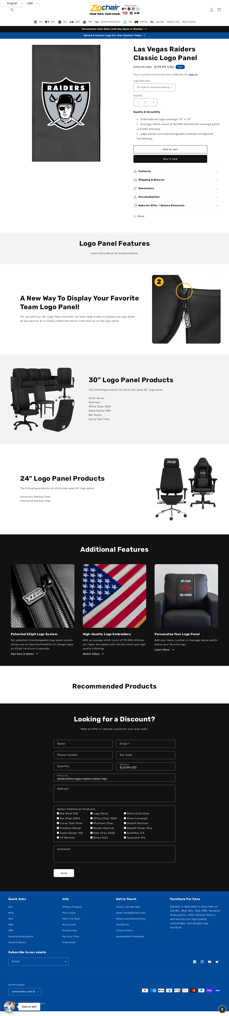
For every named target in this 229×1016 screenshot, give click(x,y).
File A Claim (69, 912)
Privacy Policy (124, 930)
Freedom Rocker (70, 828)
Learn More (162, 649)
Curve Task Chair (71, 823)
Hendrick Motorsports (20, 936)
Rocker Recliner (103, 828)
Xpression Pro (136, 837)
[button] (12, 10)
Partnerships (69, 930)
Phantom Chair (103, 823)
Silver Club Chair (138, 813)
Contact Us (122, 924)
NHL (10, 918)
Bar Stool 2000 (70, 818)
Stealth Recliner (138, 823)
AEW (10, 924)
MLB (10, 912)
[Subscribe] (65, 961)
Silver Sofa (100, 837)
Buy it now (170, 158)
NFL (10, 907)
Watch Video (91, 653)
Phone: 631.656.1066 (128, 907)
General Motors (17, 942)
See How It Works (22, 653)
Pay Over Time (70, 936)
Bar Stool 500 (69, 813)
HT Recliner (67, 837)
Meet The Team (71, 918)
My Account (69, 924)
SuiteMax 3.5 (136, 833)
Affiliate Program (72, 907)
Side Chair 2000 (104, 833)
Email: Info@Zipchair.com (131, 912)
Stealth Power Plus (139, 828)
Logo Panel (100, 813)
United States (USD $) (23, 991)
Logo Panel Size (141, 81)
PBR (10, 930)
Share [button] (140, 216)
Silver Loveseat (137, 818)
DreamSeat (68, 942)
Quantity (138, 95)
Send (64, 873)
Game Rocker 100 (71, 833)
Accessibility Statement (130, 936)
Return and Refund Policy (131, 918)
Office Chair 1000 (105, 818)
